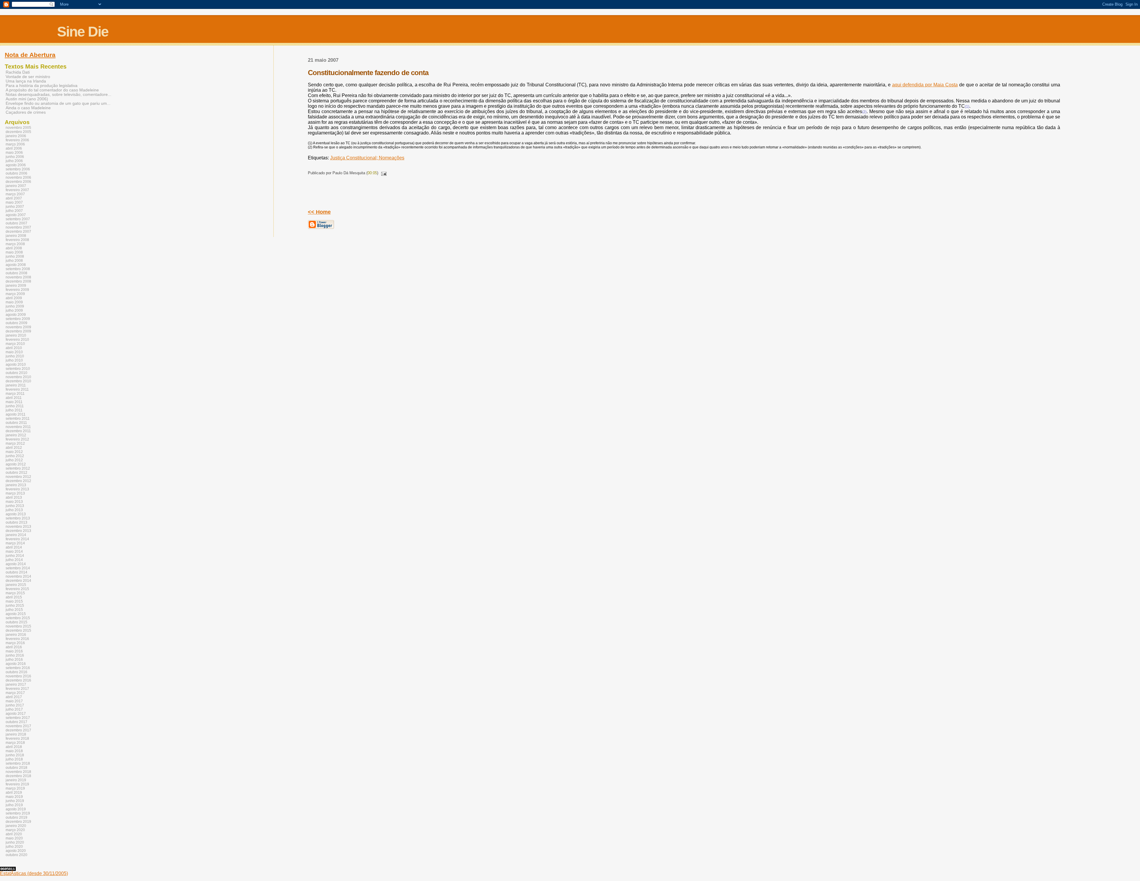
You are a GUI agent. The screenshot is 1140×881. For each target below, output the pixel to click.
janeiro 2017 (16, 684)
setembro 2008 (18, 269)
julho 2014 (14, 560)
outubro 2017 (16, 722)
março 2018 (15, 743)
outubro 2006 (16, 173)
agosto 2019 (16, 809)
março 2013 (15, 493)
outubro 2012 (16, 472)
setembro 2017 (18, 718)
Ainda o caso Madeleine (28, 108)
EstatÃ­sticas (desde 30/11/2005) (34, 873)
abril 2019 (14, 792)
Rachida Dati (18, 72)
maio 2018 (14, 751)
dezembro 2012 (18, 481)
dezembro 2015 (18, 630)
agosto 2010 (16, 364)
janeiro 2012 (16, 435)
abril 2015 (14, 597)
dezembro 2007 (18, 231)
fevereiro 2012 (17, 439)
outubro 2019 (16, 817)
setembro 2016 (18, 668)
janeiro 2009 (16, 285)
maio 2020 (14, 838)
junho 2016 (15, 655)
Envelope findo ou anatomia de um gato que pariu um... (58, 103)
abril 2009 (14, 298)
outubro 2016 (16, 672)
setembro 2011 (18, 418)
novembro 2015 (18, 626)
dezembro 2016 (18, 680)
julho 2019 (14, 805)
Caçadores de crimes (26, 112)
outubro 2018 (16, 768)
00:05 (372, 173)
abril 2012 (14, 448)
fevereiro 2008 (17, 240)
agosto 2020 (16, 851)
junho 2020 (15, 842)
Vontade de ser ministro (28, 77)
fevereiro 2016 (17, 639)
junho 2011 (15, 406)
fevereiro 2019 (17, 784)
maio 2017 (14, 701)
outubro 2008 (16, 273)
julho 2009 (14, 310)
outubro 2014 (16, 572)
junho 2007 (15, 207)
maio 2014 (14, 551)
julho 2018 (14, 759)
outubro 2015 (16, 622)
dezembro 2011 (18, 431)
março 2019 (15, 788)
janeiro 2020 (16, 826)
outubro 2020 (16, 855)
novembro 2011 (18, 427)
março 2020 (15, 830)
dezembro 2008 (18, 281)
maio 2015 (14, 601)
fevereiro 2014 (17, 539)
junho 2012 (15, 456)
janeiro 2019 (16, 780)
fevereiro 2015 (17, 589)
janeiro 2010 (16, 335)
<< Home (319, 212)
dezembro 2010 (18, 381)
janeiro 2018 (16, 734)
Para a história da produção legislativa (41, 85)
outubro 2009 (16, 323)
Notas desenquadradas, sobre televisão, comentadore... (58, 94)
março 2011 (15, 394)
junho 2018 (15, 755)
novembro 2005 (18, 128)
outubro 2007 (16, 223)
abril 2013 (14, 497)
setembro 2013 (18, 518)
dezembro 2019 (18, 822)
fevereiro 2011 (17, 389)
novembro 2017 (18, 726)
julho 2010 (14, 360)
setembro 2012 (18, 468)
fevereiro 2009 (17, 290)
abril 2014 (14, 547)
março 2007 (15, 194)
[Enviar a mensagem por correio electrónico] (383, 173)
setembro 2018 (18, 763)
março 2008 (15, 244)
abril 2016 (14, 647)
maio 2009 (14, 302)
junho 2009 (15, 306)
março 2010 (15, 344)
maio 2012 (14, 452)
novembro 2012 (18, 477)
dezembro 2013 (18, 531)
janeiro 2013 (16, 485)
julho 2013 (14, 510)
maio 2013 (14, 502)
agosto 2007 (16, 215)
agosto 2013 (16, 514)
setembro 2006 (18, 169)
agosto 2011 (16, 414)
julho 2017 (14, 709)
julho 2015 (14, 610)
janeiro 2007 (16, 186)
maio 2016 (14, 651)
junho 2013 (15, 506)
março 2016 (15, 643)
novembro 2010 (18, 377)
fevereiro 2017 (17, 689)
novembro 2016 (18, 676)
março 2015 (15, 593)
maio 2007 (14, 202)
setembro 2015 (18, 618)
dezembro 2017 (18, 730)
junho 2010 (15, 356)
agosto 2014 (16, 564)
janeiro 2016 (16, 635)
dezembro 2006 (18, 182)
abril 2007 (14, 198)
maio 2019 (14, 797)
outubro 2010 (16, 373)
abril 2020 (14, 834)
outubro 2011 (16, 423)
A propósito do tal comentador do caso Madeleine (52, 90)
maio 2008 (14, 252)
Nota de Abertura (30, 54)
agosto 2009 (16, 315)
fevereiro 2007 (17, 190)
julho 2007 (14, 211)
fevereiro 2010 (17, 339)
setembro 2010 (18, 369)
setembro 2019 (18, 813)
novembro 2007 (18, 227)
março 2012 (15, 443)
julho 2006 (14, 161)
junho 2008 (15, 256)
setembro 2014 (18, 568)
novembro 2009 (18, 327)
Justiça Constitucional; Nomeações (367, 157)
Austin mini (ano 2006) (27, 99)
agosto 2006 (16, 165)
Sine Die (82, 31)
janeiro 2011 (16, 385)
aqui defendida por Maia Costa (925, 84)
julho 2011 (14, 410)
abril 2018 (14, 747)
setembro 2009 (18, 319)
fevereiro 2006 (17, 140)
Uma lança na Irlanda (26, 81)
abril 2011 (14, 398)
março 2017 (15, 693)
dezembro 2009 (18, 331)
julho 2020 (14, 846)
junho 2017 (15, 705)
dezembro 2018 (18, 776)
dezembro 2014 (18, 581)
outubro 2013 (16, 522)
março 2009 (15, 294)
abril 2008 (14, 248)
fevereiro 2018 (17, 738)
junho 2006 (15, 157)
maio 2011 (14, 402)
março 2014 (15, 543)
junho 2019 (15, 801)
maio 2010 (14, 352)
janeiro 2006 (16, 136)
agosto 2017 (16, 714)
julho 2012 (14, 460)
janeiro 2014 (16, 535)
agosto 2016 (16, 664)
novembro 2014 (18, 576)
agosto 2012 (16, 464)
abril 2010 (14, 348)
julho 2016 (14, 659)
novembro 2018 (18, 772)
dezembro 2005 (18, 132)
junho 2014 (15, 556)
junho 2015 (15, 605)
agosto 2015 (16, 614)
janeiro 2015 (16, 585)
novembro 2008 (18, 277)
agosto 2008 (16, 265)
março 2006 (15, 144)
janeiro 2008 (16, 236)
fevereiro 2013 (17, 489)
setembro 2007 (18, 219)
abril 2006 (14, 148)
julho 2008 (14, 261)
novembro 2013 (18, 527)
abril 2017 (14, 697)
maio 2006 (14, 152)
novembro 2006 (18, 177)
